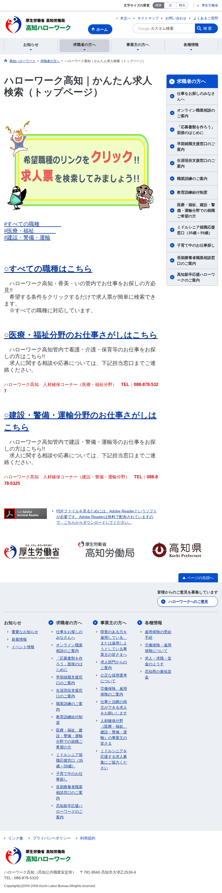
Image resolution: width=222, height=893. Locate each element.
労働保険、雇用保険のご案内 (113, 691)
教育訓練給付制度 (192, 192)
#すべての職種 (32, 224)
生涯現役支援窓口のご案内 (196, 163)
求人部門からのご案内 (113, 665)
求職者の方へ (191, 81)
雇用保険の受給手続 (158, 635)
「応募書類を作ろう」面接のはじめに (196, 130)
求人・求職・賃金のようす (158, 661)
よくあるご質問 (205, 18)
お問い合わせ (176, 18)
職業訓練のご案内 (192, 178)
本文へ (125, 18)
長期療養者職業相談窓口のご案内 (196, 261)
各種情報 (153, 622)
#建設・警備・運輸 (27, 237)
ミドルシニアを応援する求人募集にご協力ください (113, 759)
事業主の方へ (113, 622)
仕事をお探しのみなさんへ (196, 96)
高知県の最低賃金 (158, 674)
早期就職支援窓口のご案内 (196, 147)
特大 (182, 5)
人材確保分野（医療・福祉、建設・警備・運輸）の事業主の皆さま (113, 732)
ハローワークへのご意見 (188, 601)
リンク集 (15, 838)
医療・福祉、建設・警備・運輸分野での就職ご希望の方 (196, 210)
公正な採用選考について (113, 678)
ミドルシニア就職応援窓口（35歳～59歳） (196, 230)
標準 (158, 5)
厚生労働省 (210, 5)
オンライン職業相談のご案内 (196, 113)
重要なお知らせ (25, 632)
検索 (208, 28)
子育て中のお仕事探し (196, 245)
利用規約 (87, 838)
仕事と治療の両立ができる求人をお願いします (113, 707)
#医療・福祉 (30, 231)
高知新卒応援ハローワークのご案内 (196, 277)
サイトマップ (148, 18)
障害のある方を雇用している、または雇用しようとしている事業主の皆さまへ (113, 643)
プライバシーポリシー (52, 838)
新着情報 (19, 639)
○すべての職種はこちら (48, 268)
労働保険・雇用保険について (158, 648)
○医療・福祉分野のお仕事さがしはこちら (81, 334)
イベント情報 (23, 647)
